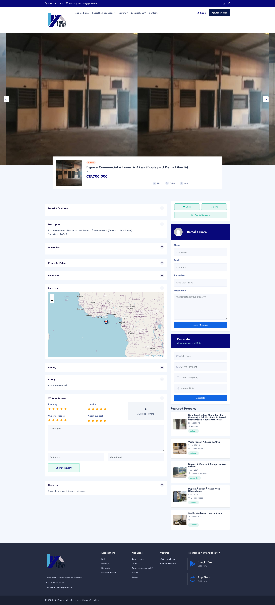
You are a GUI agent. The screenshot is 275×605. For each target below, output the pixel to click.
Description (180, 290)
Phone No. (179, 275)
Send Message (200, 324)
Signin (203, 12)
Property (52, 404)
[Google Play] (192, 564)
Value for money (56, 415)
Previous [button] (6, 99)
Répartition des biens (102, 12)
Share (188, 206)
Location (92, 404)
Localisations (137, 12)
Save (215, 206)
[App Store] (192, 579)
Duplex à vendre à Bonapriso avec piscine (207, 465)
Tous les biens (81, 12)
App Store (204, 577)
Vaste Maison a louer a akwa (204, 442)
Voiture (122, 12)
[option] (203, 99)
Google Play (205, 562)
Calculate (200, 397)
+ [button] (52, 296)
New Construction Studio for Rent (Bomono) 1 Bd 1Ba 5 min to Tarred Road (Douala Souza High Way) (207, 417)
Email (176, 260)
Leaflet (147, 356)
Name (177, 245)
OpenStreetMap (157, 356)
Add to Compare (202, 215)
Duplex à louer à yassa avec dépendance (204, 490)
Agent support (95, 415)
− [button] (52, 300)
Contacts (153, 12)
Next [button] (266, 99)
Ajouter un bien (219, 12)
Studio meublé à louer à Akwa (205, 513)
